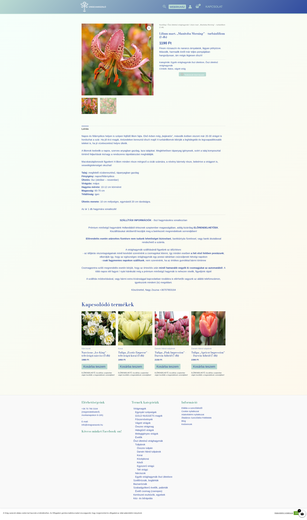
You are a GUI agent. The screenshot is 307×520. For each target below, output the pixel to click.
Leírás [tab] (85, 129)
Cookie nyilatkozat (190, 411)
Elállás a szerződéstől (191, 408)
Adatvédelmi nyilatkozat (192, 414)
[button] (164, 6)
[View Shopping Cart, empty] (197, 7)
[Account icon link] (190, 6)
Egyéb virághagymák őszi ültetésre (187, 62)
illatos (170, 69)
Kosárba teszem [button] (94, 366)
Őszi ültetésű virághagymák (178, 25)
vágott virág (180, 69)
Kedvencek (186, 424)
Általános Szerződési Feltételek (196, 418)
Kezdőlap (162, 25)
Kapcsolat (214, 6)
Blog (183, 421)
